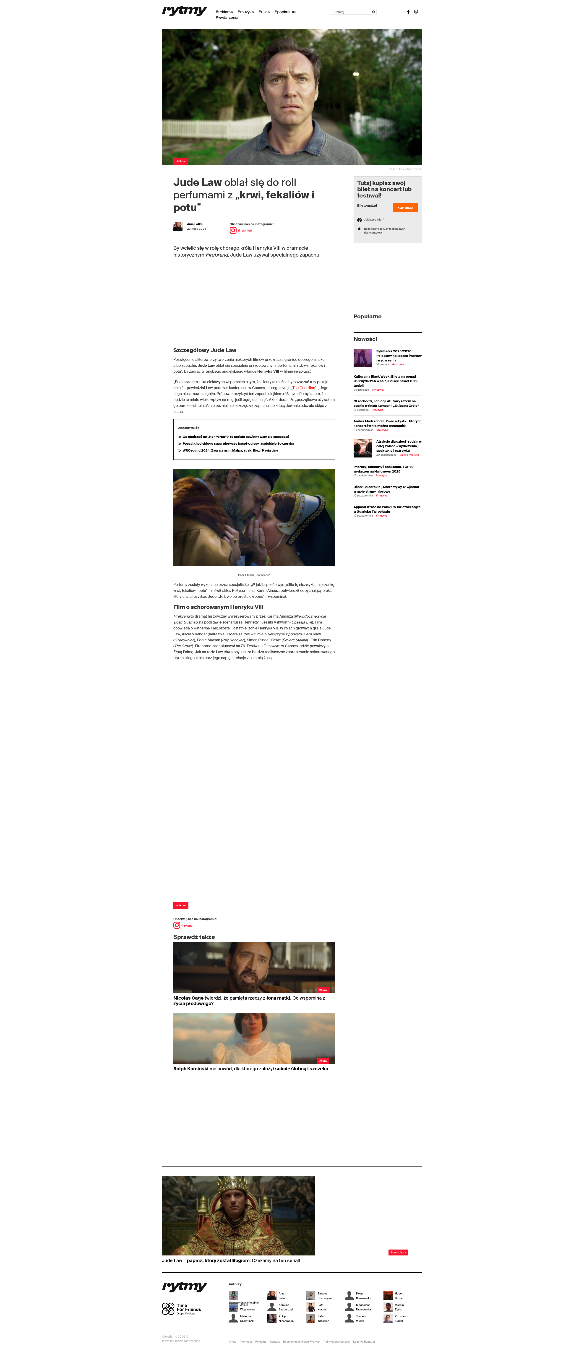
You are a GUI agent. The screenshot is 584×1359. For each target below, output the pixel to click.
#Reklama (224, 11)
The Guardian (303, 387)
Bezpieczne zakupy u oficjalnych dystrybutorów (384, 230)
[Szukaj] (373, 12)
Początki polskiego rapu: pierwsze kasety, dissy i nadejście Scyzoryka (238, 444)
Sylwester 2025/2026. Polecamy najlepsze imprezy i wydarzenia (399, 355)
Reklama (260, 1341)
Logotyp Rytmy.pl (364, 1341)
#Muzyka (245, 11)
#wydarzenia (227, 17)
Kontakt (275, 1341)
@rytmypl (245, 231)
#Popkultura (285, 11)
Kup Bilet (405, 208)
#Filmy (181, 161)
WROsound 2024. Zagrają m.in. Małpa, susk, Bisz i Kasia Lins (230, 450)
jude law (181, 905)
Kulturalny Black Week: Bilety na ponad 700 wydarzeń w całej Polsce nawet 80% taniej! (386, 381)
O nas (232, 1341)
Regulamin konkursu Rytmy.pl (301, 1341)
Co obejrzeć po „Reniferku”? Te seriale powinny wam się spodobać (236, 437)
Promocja (246, 1341)
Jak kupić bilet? (374, 219)
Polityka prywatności (337, 1341)
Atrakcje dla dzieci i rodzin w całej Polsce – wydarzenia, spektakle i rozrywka (399, 446)
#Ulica (264, 11)
